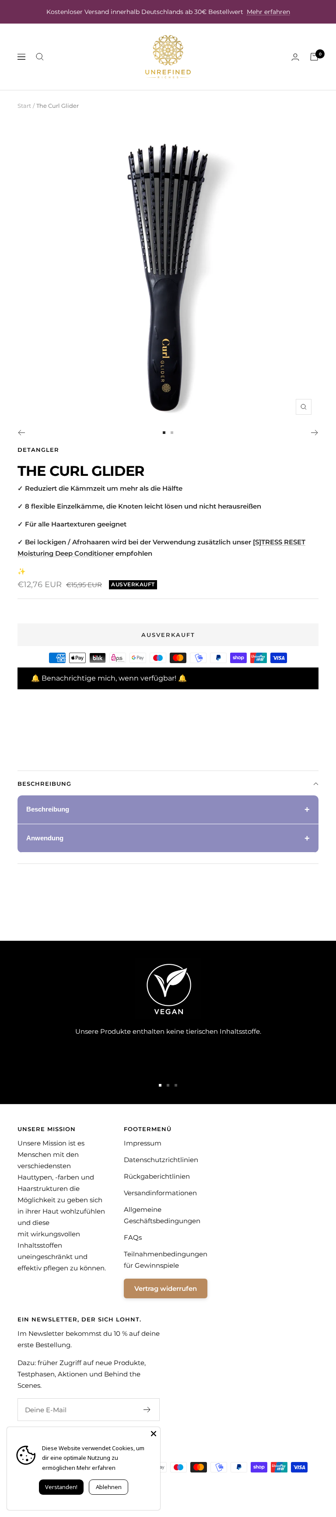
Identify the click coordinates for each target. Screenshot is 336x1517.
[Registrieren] (147, 1410)
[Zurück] (21, 433)
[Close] (153, 1433)
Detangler (38, 449)
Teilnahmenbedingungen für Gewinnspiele (165, 1259)
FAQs (133, 1237)
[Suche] (40, 57)
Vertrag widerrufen (165, 1288)
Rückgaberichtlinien (157, 1176)
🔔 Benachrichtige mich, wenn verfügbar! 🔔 (109, 678)
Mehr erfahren (268, 12)
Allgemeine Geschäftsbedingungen (162, 1215)
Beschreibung (44, 783)
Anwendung (44, 838)
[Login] (295, 57)
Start (24, 105)
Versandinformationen (160, 1193)
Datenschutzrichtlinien (161, 1160)
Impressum (142, 1143)
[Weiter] (314, 433)
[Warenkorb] (314, 57)
